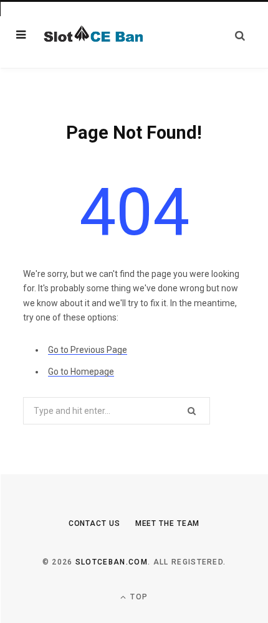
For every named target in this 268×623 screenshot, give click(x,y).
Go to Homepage (81, 372)
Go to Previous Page (87, 350)
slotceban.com (111, 562)
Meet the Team (167, 523)
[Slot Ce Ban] (92, 35)
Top (138, 597)
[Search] (240, 35)
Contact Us (94, 523)
